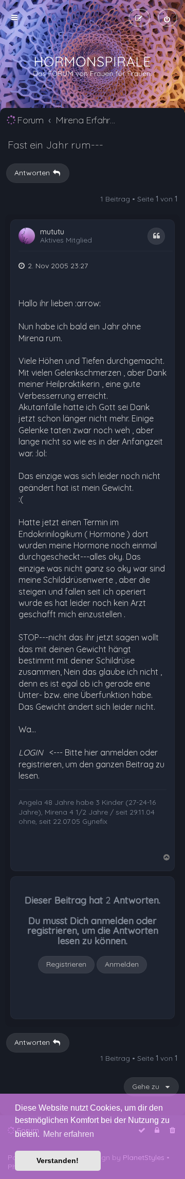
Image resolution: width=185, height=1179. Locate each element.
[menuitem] (167, 18)
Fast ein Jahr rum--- (55, 144)
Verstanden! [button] (57, 1160)
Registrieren (66, 964)
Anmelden (122, 964)
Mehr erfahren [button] (68, 1134)
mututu (52, 232)
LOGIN (30, 752)
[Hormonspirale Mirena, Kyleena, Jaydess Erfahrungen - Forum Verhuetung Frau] (92, 66)
